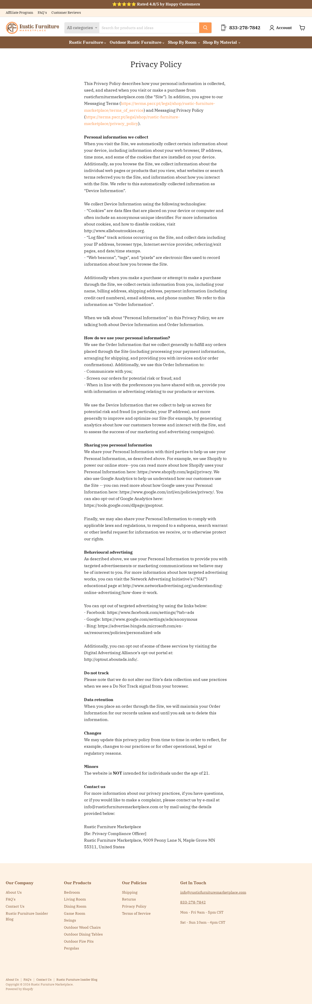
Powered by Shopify (19, 989)
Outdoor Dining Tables (83, 934)
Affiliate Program (19, 13)
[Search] (205, 27)
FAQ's (42, 13)
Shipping (129, 892)
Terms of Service (136, 913)
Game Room (74, 913)
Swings (70, 920)
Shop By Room (182, 42)
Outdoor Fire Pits (79, 941)
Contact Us (15, 906)
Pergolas (71, 948)
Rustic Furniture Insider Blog (76, 980)
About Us (14, 892)
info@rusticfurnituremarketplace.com (213, 892)
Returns (129, 899)
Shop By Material (220, 42)
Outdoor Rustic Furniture (136, 42)
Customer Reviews (66, 13)
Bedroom (72, 892)
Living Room (75, 899)
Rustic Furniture (86, 42)
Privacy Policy (134, 906)
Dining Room (75, 906)
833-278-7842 (193, 902)
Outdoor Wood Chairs (82, 927)
